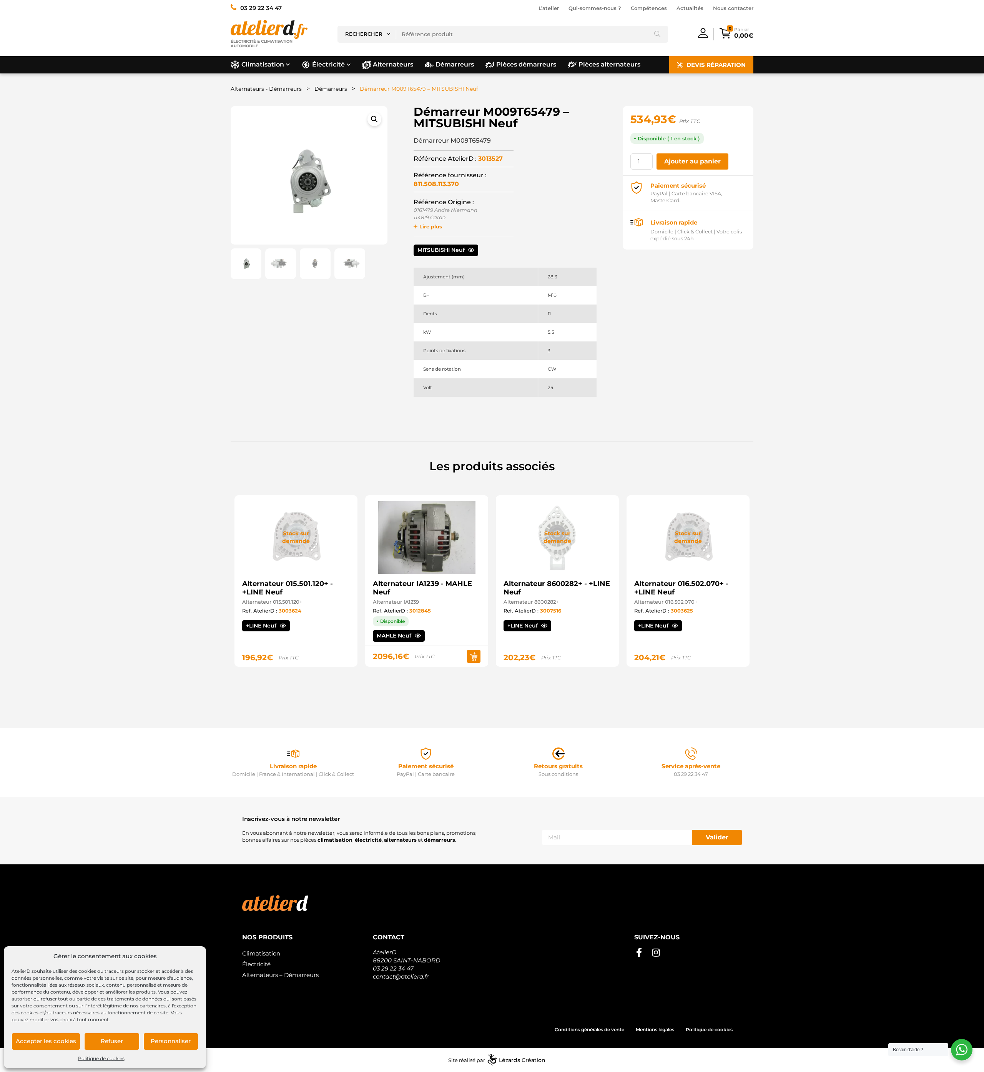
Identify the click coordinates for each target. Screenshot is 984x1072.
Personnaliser (171, 1041)
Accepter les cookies (46, 1041)
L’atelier (549, 8)
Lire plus (430, 226)
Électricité (256, 964)
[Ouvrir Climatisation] (288, 64)
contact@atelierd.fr (401, 976)
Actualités (689, 8)
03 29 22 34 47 (393, 968)
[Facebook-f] (638, 952)
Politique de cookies (101, 1058)
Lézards (522, 1060)
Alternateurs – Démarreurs (280, 975)
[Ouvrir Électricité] (349, 64)
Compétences (649, 8)
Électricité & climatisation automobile (262, 43)
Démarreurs (330, 88)
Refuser (112, 1041)
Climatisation (261, 953)
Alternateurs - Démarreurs (266, 88)
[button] (374, 119)
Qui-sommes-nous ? (594, 8)
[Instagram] (655, 952)
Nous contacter (733, 8)
